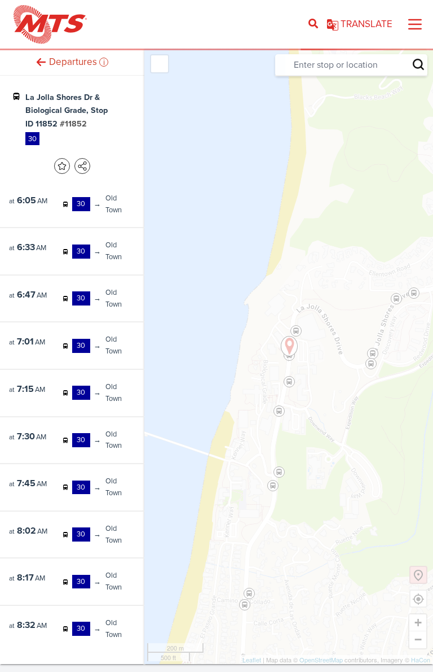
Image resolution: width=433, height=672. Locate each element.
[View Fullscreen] (159, 63)
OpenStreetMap (321, 659)
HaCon (420, 659)
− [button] (418, 639)
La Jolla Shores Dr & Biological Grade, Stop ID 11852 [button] (66, 110)
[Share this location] (82, 166)
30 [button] (32, 138)
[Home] (50, 24)
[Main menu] (414, 24)
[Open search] (313, 24)
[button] (41, 62)
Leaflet (251, 659)
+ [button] (418, 623)
